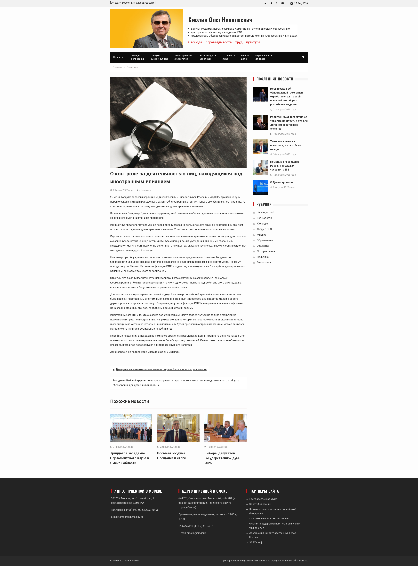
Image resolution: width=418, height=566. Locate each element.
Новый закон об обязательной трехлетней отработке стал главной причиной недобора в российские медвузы (286, 96)
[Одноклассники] (271, 3)
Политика (146, 190)
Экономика (264, 262)
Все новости (264, 218)
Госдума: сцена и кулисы (159, 57)
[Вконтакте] (265, 3)
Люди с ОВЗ (264, 229)
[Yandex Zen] (277, 3)
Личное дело (245, 57)
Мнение (261, 234)
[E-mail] (282, 3)
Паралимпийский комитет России (269, 518)
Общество (263, 245)
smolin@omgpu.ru (197, 533)
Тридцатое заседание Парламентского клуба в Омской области (129, 458)
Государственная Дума (263, 498)
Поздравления (266, 251)
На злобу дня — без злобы (208, 57)
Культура (262, 223)
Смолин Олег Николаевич (220, 19)
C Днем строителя (281, 182)
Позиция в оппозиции (138, 57)
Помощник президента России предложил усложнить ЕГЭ (284, 165)
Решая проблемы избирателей (183, 57)
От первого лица (229, 57)
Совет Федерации (260, 504)
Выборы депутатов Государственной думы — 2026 (224, 458)
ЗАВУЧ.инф (256, 542)
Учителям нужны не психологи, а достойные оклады (285, 145)
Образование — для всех (263, 57)
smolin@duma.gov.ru (131, 516)
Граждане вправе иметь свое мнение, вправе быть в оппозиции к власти (161, 369)
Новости (118, 57)
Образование (265, 240)
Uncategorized (265, 212)
